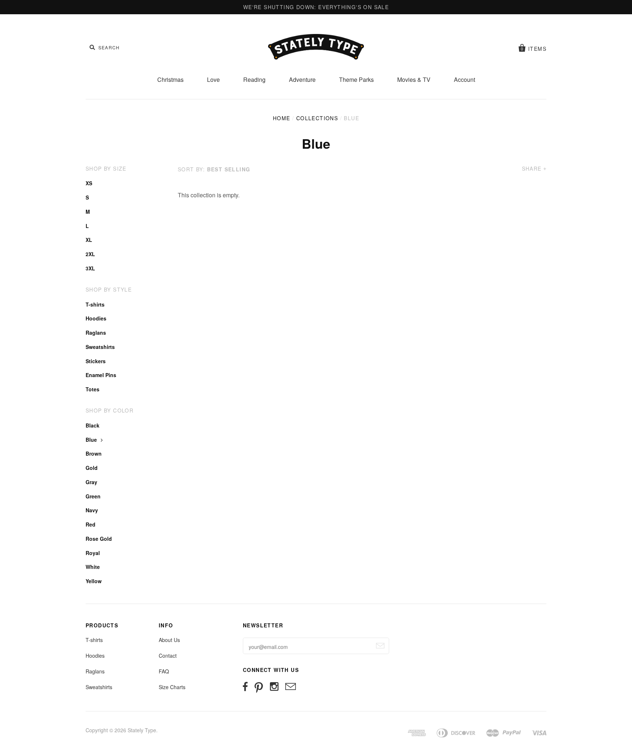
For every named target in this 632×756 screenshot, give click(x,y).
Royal (93, 552)
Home (281, 118)
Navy (92, 510)
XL (89, 239)
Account (464, 79)
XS (89, 183)
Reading (254, 79)
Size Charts (172, 687)
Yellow (94, 581)
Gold (92, 467)
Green (93, 496)
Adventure (302, 79)
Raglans (96, 332)
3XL (90, 268)
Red (90, 524)
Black (92, 425)
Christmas (170, 79)
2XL (90, 254)
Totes (92, 389)
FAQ (164, 671)
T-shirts (95, 304)
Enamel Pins (101, 375)
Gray (91, 482)
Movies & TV (413, 79)
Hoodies (96, 318)
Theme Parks (356, 79)
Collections (317, 118)
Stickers (96, 361)
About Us (169, 639)
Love (213, 79)
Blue (91, 439)
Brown (94, 453)
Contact (168, 655)
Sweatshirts (100, 346)
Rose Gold (99, 538)
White (93, 566)
